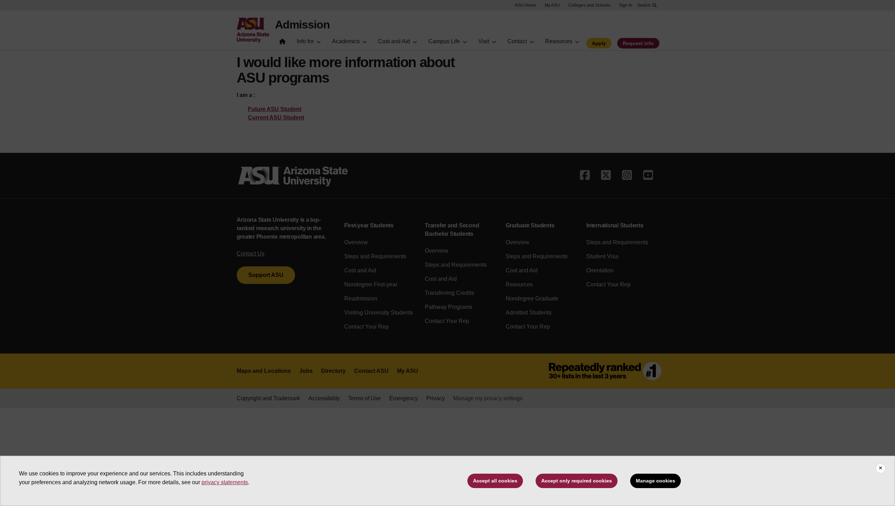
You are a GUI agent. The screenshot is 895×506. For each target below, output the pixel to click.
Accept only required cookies (576, 481)
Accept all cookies (495, 481)
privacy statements (225, 482)
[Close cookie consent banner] (881, 468)
